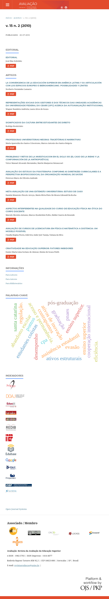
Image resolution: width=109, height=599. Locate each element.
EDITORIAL (11, 57)
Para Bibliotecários (14, 283)
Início (9, 18)
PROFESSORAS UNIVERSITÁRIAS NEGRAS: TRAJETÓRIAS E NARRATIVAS (43, 139)
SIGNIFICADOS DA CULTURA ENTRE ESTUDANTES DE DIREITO (38, 122)
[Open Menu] (7, 4)
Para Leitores (11, 275)
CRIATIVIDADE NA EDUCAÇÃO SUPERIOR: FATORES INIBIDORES (39, 248)
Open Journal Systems (16, 509)
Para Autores (11, 279)
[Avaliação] (11, 461)
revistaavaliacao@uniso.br (26, 565)
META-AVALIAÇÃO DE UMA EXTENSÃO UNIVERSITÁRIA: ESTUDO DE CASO (44, 191)
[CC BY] (34, 534)
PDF (12, 66)
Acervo (18, 18)
